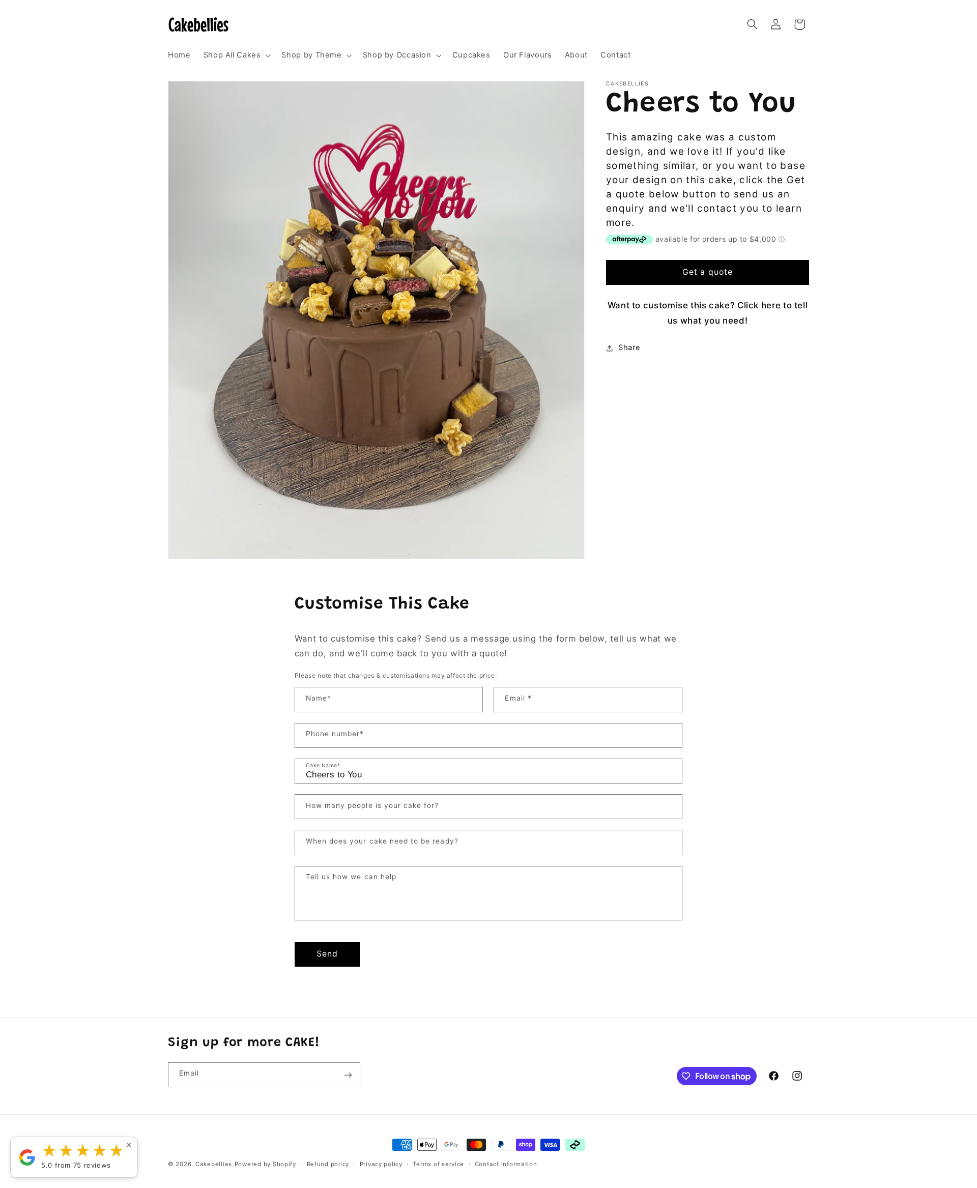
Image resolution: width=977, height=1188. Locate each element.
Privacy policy (381, 1164)
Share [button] (629, 347)
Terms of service (438, 1164)
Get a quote (707, 272)
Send (327, 953)
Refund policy (328, 1164)
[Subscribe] (348, 1074)
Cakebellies (213, 1164)
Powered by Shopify (265, 1164)
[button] (236, 55)
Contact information (506, 1164)
